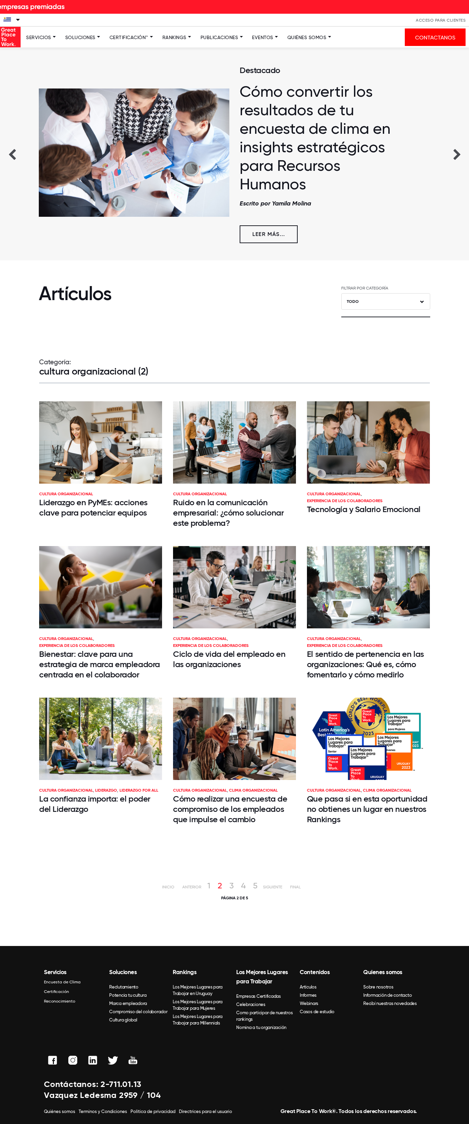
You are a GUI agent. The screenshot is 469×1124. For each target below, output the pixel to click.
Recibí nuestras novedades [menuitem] (390, 1003)
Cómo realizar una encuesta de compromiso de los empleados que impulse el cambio (230, 809)
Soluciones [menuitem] (123, 972)
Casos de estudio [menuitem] (317, 1011)
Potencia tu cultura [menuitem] (127, 995)
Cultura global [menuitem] (123, 1019)
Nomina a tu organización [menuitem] (261, 1027)
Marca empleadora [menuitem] (128, 1003)
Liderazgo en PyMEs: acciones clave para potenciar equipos (93, 507)
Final (295, 887)
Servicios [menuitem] (55, 972)
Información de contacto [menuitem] (387, 995)
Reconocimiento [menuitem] (59, 1001)
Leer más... (268, 234)
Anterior (191, 887)
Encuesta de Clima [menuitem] (62, 982)
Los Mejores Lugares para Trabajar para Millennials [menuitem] (197, 1020)
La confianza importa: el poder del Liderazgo (94, 804)
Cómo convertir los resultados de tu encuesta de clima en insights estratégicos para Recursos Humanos (315, 137)
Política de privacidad (152, 1111)
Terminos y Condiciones (103, 1111)
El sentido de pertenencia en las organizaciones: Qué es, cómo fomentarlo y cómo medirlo (365, 664)
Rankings (174, 37)
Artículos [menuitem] (308, 987)
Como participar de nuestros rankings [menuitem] (264, 1016)
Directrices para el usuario (205, 1111)
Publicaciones (219, 37)
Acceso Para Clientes (441, 20)
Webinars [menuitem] (309, 1003)
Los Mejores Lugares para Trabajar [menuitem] (262, 977)
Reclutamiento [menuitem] (123, 987)
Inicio (168, 887)
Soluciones (80, 37)
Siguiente (272, 887)
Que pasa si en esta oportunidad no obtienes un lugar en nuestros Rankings (367, 809)
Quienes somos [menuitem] (382, 972)
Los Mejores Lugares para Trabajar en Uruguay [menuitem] (197, 990)
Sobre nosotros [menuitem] (378, 987)
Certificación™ (129, 37)
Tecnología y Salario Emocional (364, 509)
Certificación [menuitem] (56, 991)
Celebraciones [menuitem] (250, 1004)
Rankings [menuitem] (184, 972)
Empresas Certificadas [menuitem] (258, 996)
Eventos (262, 37)
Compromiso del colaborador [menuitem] (138, 1011)
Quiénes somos (307, 37)
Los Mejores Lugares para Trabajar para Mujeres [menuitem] (197, 1005)
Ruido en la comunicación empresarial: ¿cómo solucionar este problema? (228, 512)
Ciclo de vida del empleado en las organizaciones (229, 659)
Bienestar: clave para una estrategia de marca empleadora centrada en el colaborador (99, 664)
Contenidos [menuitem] (315, 972)
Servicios (38, 37)
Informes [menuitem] (308, 995)
